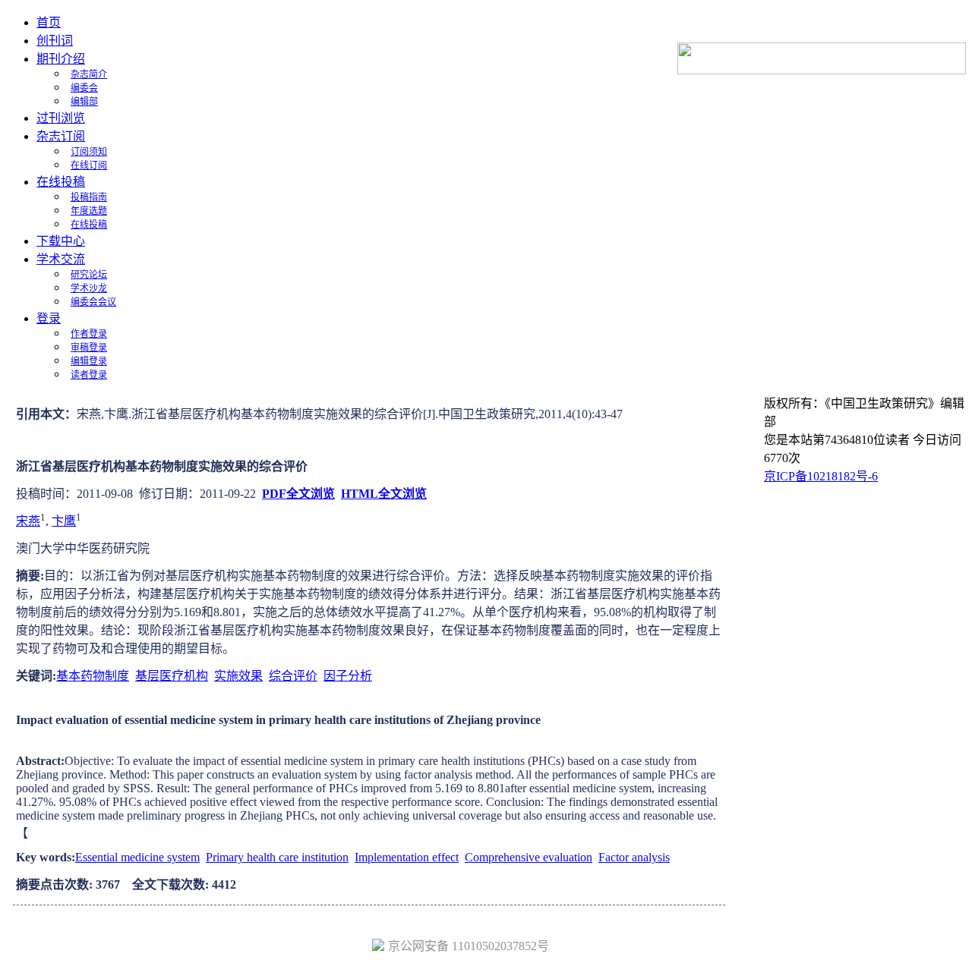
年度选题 (89, 211)
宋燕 (28, 521)
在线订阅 (89, 165)
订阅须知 (89, 151)
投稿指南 (89, 197)
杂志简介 (89, 74)
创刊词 (54, 40)
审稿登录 (89, 347)
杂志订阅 (60, 136)
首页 (48, 22)
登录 (48, 318)
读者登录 (89, 375)
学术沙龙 (89, 288)
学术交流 (60, 259)
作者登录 (89, 334)
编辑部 (84, 101)
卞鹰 (64, 521)
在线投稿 (60, 181)
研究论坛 (89, 274)
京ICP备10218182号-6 (821, 476)
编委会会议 (93, 302)
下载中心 (60, 240)
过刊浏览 (60, 118)
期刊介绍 (60, 58)
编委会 (84, 88)
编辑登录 (89, 361)
